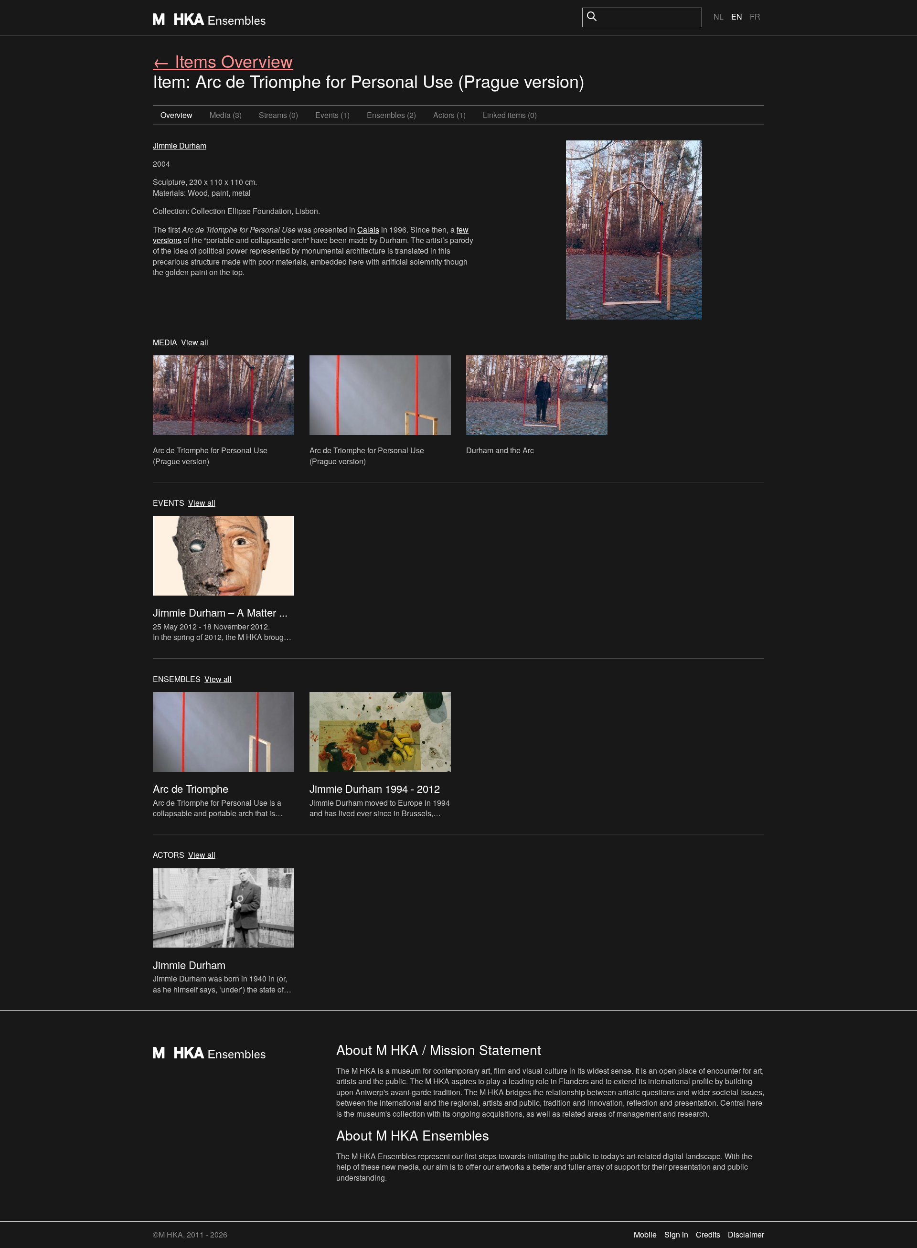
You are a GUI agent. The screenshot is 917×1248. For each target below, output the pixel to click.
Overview (176, 114)
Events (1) (332, 114)
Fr (755, 16)
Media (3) (226, 114)
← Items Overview (223, 60)
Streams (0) (278, 114)
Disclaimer (746, 1234)
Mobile (645, 1234)
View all (194, 342)
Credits (708, 1234)
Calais (368, 229)
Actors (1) (449, 114)
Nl (719, 16)
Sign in (676, 1234)
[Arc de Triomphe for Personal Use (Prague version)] (634, 231)
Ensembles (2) (391, 114)
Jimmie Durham (179, 145)
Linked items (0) (510, 114)
